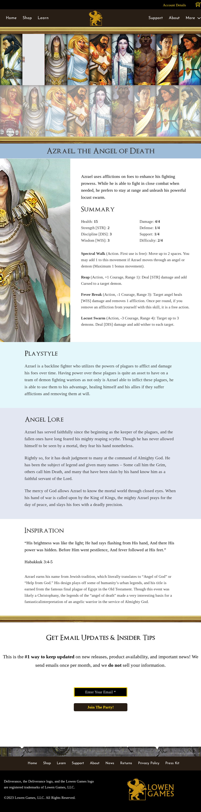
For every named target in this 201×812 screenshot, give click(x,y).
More (190, 18)
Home (11, 18)
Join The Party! (100, 707)
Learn (43, 18)
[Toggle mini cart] (198, 4)
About (174, 18)
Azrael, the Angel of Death (100, 151)
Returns (126, 763)
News (109, 763)
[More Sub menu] (199, 18)
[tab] (100, 80)
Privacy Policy (148, 763)
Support (155, 18)
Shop (27, 18)
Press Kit (172, 763)
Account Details (174, 5)
